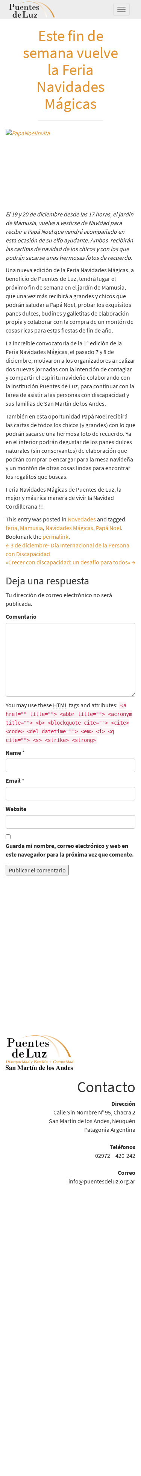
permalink (55, 536)
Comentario (21, 616)
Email (13, 780)
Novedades (82, 519)
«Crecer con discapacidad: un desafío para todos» (70, 562)
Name (13, 752)
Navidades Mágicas (69, 528)
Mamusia (31, 528)
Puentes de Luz (43, 9)
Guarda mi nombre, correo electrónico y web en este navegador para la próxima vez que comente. (70, 850)
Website (16, 808)
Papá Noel (108, 528)
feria (11, 528)
